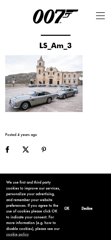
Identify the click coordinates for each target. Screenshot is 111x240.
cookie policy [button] (17, 235)
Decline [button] (87, 208)
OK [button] (66, 208)
